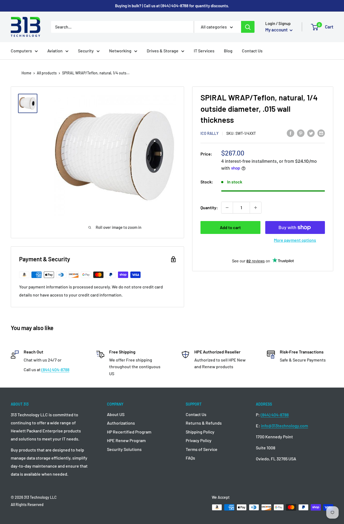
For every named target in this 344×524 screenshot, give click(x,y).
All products (47, 73)
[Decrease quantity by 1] (227, 207)
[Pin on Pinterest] (300, 133)
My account (276, 29)
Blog (228, 50)
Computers (21, 50)
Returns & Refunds (204, 422)
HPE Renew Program (126, 440)
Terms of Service (201, 449)
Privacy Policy (199, 440)
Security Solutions (124, 449)
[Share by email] (321, 133)
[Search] (248, 27)
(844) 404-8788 (55, 369)
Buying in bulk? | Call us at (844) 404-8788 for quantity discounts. (172, 5)
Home (26, 73)
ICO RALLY (209, 133)
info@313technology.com (284, 425)
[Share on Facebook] (290, 133)
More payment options (295, 240)
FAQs (190, 457)
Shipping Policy (200, 431)
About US (115, 414)
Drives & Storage (162, 50)
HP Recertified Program (129, 431)
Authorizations (121, 422)
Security (86, 50)
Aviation (55, 50)
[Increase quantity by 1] (255, 207)
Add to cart (230, 227)
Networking (120, 50)
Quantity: (209, 207)
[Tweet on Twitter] (311, 133)
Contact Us (252, 50)
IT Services (204, 50)
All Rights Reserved (27, 504)
